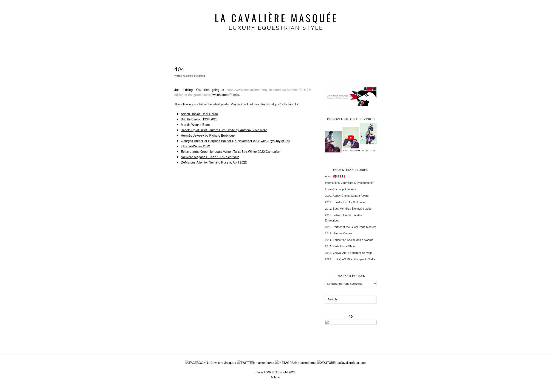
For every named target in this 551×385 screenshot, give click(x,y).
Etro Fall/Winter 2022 (195, 146)
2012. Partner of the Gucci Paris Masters (350, 227)
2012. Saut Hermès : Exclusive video (348, 208)
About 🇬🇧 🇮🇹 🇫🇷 (335, 176)
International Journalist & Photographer (349, 183)
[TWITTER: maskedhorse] (255, 362)
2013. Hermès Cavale (338, 233)
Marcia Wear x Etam (195, 124)
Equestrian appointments (340, 189)
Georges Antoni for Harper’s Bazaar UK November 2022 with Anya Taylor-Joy (235, 140)
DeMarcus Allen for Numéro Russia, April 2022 (214, 162)
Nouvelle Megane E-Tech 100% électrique (210, 156)
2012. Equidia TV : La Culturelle (345, 202)
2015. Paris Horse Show (340, 246)
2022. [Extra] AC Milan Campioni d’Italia (350, 259)
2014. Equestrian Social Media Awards (349, 240)
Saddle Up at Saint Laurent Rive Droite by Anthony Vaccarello (224, 130)
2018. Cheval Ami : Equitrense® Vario (348, 253)
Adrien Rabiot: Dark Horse (199, 113)
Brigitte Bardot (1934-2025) (199, 119)
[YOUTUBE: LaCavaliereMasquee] (341, 362)
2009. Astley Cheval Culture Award (346, 195)
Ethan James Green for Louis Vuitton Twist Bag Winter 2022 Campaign (230, 151)
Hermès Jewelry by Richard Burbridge (208, 135)
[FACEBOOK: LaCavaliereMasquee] (211, 362)
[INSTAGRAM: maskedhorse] (295, 362)
